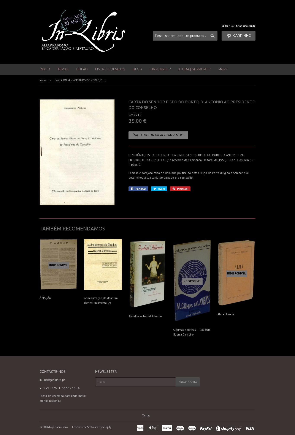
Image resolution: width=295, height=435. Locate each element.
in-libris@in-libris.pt (52, 380)
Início (45, 69)
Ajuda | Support (193, 69)
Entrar (226, 25)
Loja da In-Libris (58, 427)
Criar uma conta (245, 25)
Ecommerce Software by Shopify (91, 427)
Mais (222, 69)
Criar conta (187, 382)
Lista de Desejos (110, 69)
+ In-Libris (158, 69)
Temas (62, 69)
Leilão (82, 69)
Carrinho (241, 36)
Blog (137, 69)
